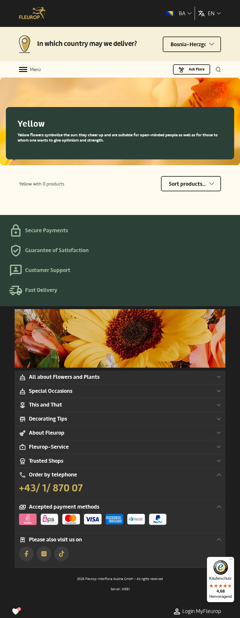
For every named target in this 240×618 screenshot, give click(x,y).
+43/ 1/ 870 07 (51, 488)
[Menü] (230, 560)
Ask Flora (197, 69)
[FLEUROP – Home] (32, 13)
